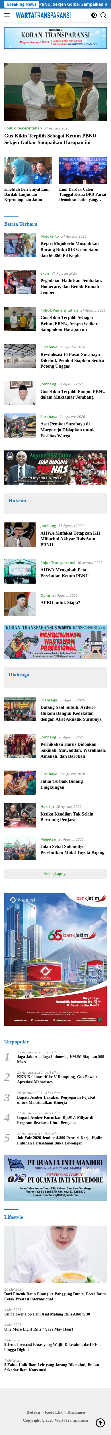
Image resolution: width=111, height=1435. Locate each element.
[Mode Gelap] (94, 15)
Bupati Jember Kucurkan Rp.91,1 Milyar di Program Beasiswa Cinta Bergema (55, 1120)
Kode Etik (54, 1412)
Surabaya (48, 346)
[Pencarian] (103, 15)
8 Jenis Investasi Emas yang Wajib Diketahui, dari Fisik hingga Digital (52, 1347)
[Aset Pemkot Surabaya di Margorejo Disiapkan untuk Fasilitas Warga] (20, 427)
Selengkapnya (55, 874)
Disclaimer (76, 1412)
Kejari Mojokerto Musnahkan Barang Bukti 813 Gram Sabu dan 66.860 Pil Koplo (69, 249)
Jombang (48, 383)
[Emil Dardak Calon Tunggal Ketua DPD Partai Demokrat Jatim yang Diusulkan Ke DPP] (83, 170)
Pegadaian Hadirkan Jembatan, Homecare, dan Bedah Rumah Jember (71, 286)
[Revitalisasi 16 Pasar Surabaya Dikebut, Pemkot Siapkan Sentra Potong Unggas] (20, 358)
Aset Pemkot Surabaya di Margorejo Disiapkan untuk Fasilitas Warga (67, 429)
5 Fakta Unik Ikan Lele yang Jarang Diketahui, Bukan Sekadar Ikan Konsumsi (51, 1367)
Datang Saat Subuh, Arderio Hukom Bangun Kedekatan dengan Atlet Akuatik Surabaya (71, 713)
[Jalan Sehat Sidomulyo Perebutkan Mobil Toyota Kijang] (20, 848)
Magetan (48, 839)
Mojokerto (49, 236)
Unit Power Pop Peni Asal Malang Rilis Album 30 (47, 1314)
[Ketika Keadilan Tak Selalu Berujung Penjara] (20, 815)
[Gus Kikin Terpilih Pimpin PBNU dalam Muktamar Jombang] (20, 393)
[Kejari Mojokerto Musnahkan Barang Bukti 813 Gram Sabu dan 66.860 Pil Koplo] (20, 247)
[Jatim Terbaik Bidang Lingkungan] (20, 783)
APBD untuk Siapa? (60, 602)
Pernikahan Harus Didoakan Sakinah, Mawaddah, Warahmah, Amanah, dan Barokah (73, 750)
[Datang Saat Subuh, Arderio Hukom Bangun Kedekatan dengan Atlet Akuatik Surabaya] (20, 711)
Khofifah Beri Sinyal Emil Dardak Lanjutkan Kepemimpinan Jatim (27, 194)
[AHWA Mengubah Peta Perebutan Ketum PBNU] (20, 571)
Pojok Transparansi (57, 562)
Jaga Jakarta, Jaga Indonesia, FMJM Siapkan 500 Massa (60, 1059)
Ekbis (45, 273)
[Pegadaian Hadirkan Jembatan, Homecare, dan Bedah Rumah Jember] (20, 284)
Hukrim (47, 806)
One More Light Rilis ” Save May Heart (38, 1329)
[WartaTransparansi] (42, 15)
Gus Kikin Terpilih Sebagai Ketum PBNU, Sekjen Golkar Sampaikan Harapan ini (69, 323)
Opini (45, 595)
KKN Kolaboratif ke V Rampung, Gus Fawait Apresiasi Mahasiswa (57, 1079)
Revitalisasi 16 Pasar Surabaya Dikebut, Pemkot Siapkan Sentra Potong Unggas (72, 360)
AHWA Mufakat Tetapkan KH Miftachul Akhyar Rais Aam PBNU (70, 539)
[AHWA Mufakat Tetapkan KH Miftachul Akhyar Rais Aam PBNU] (20, 536)
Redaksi (33, 1412)
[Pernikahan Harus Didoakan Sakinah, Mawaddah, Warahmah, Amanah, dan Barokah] (20, 748)
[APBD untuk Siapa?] (20, 604)
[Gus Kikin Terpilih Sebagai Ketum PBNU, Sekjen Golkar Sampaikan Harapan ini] (55, 92)
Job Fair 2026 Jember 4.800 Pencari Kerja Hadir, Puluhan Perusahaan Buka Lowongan (60, 1140)
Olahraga (48, 700)
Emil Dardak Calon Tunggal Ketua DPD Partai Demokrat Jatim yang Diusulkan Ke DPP (82, 195)
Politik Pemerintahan (23, 128)
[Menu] (8, 15)
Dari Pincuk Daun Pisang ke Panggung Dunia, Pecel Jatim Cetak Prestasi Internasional (55, 1296)
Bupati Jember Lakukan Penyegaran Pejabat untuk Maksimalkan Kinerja (56, 1100)
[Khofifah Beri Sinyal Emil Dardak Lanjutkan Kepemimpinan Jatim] (28, 170)
